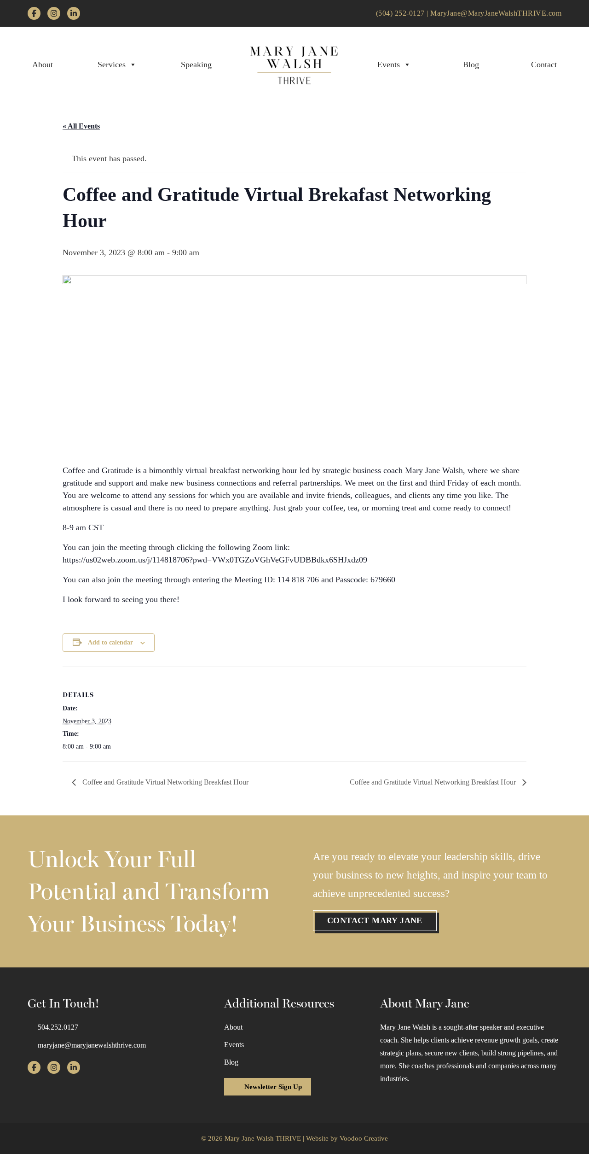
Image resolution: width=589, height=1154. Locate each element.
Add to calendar (110, 642)
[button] (375, 920)
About (42, 64)
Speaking (196, 64)
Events (388, 64)
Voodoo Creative (364, 1138)
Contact (544, 64)
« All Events (81, 126)
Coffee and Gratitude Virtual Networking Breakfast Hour (164, 782)
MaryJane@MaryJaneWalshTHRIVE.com (495, 13)
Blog (471, 64)
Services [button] (112, 64)
